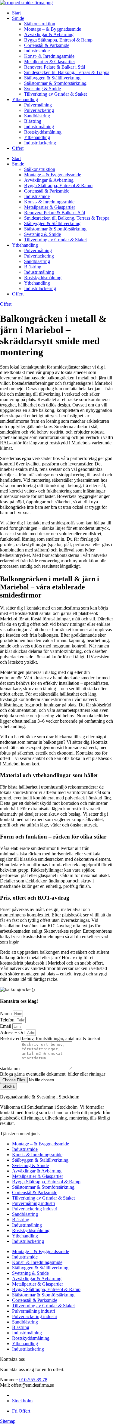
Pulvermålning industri (33, 1203)
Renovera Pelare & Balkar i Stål (54, 67)
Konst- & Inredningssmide (49, 56)
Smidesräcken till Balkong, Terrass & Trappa (66, 72)
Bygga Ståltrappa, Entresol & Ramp (58, 39)
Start (16, 12)
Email (6, 1026)
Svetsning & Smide (42, 88)
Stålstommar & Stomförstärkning (55, 83)
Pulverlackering (39, 110)
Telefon (8, 1019)
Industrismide (37, 50)
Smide (18, 18)
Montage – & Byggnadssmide (52, 29)
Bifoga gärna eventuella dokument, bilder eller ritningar (52, 1073)
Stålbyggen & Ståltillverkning (52, 77)
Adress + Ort (13, 1032)
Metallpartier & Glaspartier (49, 61)
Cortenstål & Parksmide (46, 45)
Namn (6, 1013)
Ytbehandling (25, 99)
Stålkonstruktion (39, 23)
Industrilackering (40, 142)
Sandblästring (37, 115)
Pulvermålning (38, 104)
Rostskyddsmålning (42, 131)
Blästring (32, 121)
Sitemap (7, 1421)
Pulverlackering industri (34, 1208)
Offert (18, 148)
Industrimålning (39, 126)
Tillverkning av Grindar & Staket (55, 94)
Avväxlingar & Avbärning (49, 34)
